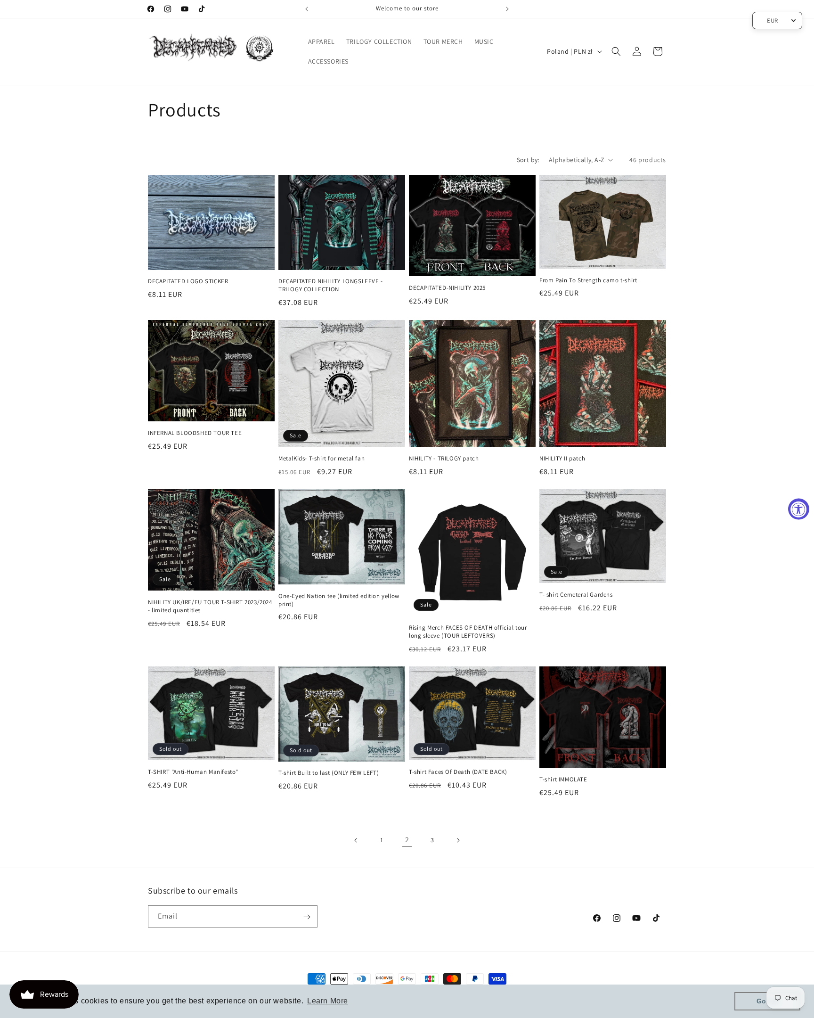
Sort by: (528, 160)
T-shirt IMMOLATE (563, 779)
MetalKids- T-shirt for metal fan (321, 458)
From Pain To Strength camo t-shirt (588, 280)
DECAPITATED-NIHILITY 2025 (447, 288)
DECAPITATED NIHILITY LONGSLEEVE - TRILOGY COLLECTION (330, 285)
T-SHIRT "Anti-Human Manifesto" (193, 772)
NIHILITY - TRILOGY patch (444, 458)
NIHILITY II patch (562, 458)
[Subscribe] (306, 917)
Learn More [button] (327, 1001)
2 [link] (407, 840)
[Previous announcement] (306, 9)
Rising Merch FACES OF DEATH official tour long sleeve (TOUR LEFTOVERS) (468, 632)
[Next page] (458, 840)
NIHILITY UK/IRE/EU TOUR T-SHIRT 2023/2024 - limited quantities (210, 606)
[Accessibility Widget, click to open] (798, 509)
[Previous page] (356, 840)
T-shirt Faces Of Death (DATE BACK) (458, 772)
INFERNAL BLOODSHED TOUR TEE (195, 433)
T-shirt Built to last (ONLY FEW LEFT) (328, 773)
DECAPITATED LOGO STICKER (188, 281)
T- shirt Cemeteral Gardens (576, 595)
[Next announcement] (507, 9)
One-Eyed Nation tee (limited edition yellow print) (338, 600)
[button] (616, 51)
